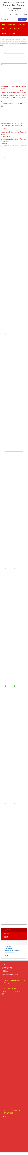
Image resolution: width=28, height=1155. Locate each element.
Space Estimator (15, 28)
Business (6, 934)
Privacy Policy (7, 977)
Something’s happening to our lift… (12, 950)
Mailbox (6, 937)
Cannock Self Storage (8, 1112)
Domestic (6, 933)
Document (6, 936)
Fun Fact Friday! (8, 946)
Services (22, 24)
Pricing (14, 33)
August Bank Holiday (9, 952)
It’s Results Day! (8, 948)
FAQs (4, 28)
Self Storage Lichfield (8, 1113)
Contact (4, 33)
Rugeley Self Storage (8, 24)
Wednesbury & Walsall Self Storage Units (13, 1110)
